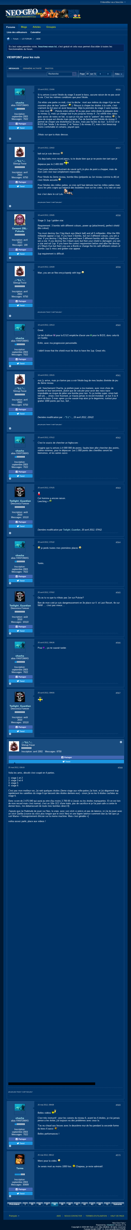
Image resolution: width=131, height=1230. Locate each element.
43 (92, 1204)
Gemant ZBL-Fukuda (19, 229)
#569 (118, 1105)
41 (77, 1204)
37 (47, 1204)
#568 (120, 768)
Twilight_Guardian (20, 501)
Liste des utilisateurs (17, 32)
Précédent (14, 1204)
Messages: (17, 119)
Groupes (51, 27)
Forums (10, 27)
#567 (118, 693)
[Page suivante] (108, 74)
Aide (59, 1216)
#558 (118, 215)
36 (39, 1204)
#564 (118, 542)
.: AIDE (38, 39)
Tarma (19, 1168)
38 (54, 1204)
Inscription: (19, 114)
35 (32, 1204)
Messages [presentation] (14, 68)
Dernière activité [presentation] (32, 68)
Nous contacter (73, 1216)
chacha (20, 102)
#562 (118, 438)
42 (84, 1204)
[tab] (14, 68)
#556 (118, 90)
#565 (118, 592)
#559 (118, 267)
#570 (118, 1155)
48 (99, 1204)
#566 (118, 643)
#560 (118, 325)
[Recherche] (74, 74)
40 (69, 1204)
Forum (15, 39)
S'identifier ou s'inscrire (111, 2)
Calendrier (36, 32)
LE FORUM (27, 39)
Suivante (117, 1204)
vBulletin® (110, 1225)
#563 (118, 488)
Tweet (22, 127)
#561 (118, 375)
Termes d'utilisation (96, 1216)
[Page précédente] (100, 74)
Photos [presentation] (49, 68)
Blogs (24, 27)
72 (107, 1204)
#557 (118, 148)
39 (62, 1204)
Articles (37, 27)
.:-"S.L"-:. (19, 161)
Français (13, 1216)
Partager (22, 124)
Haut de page (117, 1216)
